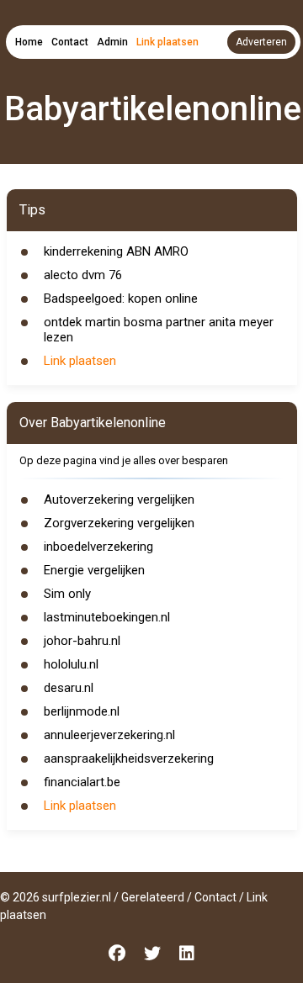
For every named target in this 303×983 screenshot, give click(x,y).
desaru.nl (68, 687)
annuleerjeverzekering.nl (109, 735)
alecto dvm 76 (83, 275)
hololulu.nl (71, 664)
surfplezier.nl (76, 897)
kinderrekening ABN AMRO (116, 251)
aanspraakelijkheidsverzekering (129, 758)
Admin (112, 42)
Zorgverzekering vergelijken (119, 523)
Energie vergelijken (94, 570)
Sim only (67, 593)
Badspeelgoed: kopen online (121, 298)
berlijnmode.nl (82, 711)
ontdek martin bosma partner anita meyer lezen (159, 329)
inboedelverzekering (98, 546)
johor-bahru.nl (82, 640)
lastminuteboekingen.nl (107, 617)
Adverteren (261, 42)
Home (29, 42)
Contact (69, 42)
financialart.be (82, 782)
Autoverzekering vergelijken (119, 499)
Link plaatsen (167, 42)
